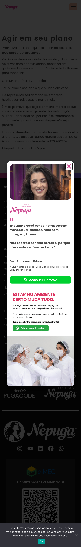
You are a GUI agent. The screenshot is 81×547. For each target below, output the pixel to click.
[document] (40, 273)
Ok (41, 541)
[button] (69, 166)
